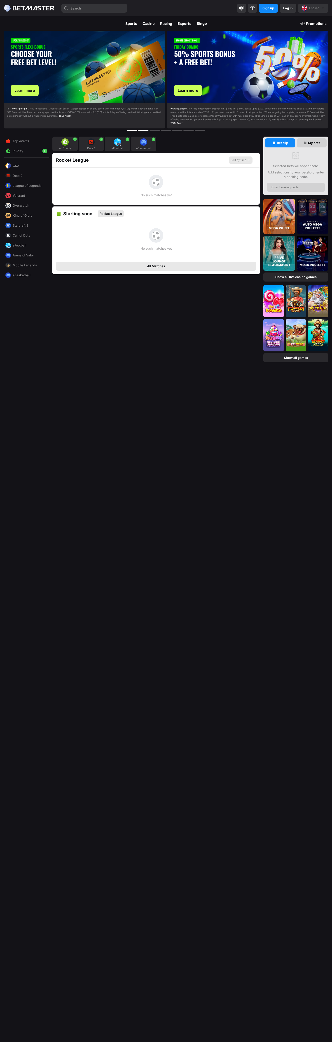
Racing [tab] (166, 23)
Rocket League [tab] (111, 214)
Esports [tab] (184, 23)
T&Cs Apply (13, 123)
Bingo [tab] (202, 23)
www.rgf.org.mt (15, 108)
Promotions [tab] (316, 23)
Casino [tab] (149, 23)
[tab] (280, 142)
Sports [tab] (131, 23)
